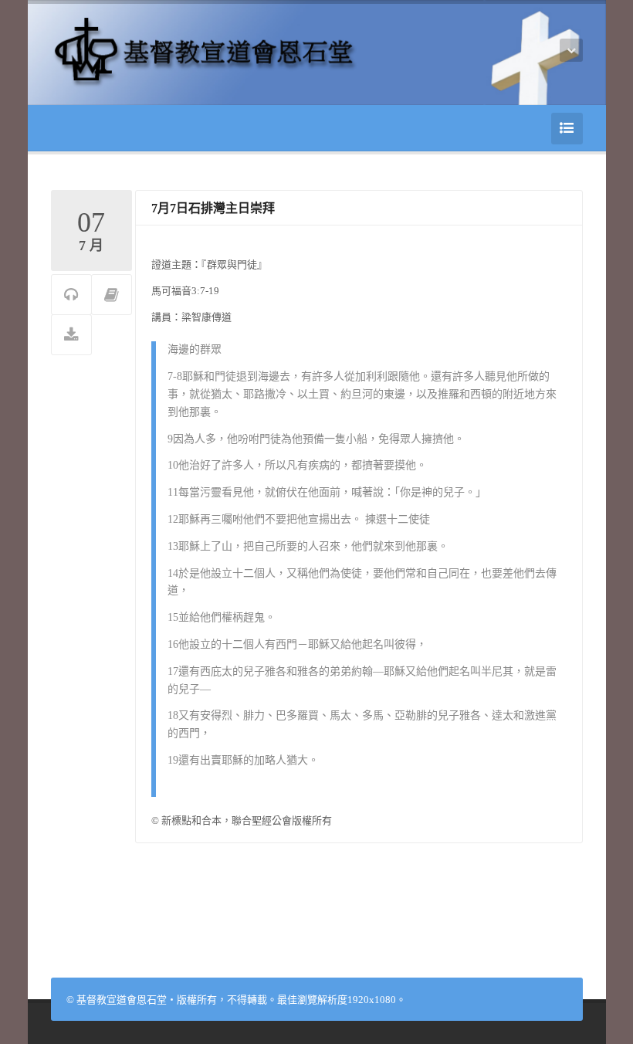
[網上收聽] (71, 295)
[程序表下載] (111, 295)
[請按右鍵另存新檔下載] (71, 335)
